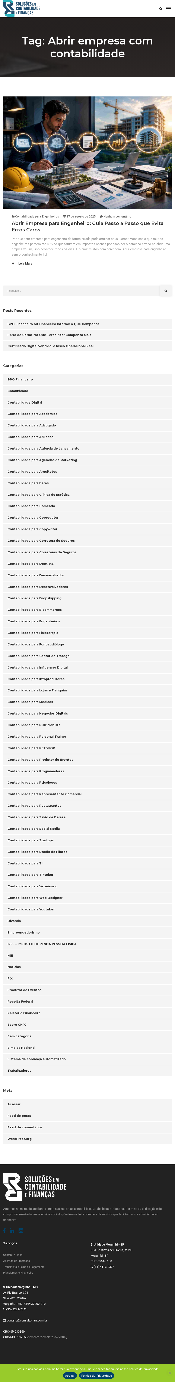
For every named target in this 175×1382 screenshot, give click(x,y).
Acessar (13, 1104)
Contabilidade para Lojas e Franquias (37, 690)
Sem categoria (19, 1036)
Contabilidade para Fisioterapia (32, 633)
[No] (170, 1373)
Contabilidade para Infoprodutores (35, 679)
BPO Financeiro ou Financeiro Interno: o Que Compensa (53, 324)
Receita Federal (20, 1001)
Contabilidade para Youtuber (31, 909)
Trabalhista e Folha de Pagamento (23, 1266)
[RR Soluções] (21, 8)
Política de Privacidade (96, 1375)
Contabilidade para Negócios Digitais (37, 713)
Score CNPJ (16, 1025)
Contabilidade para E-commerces (34, 610)
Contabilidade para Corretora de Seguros (41, 541)
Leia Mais (25, 263)
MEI (10, 955)
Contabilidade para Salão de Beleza (36, 817)
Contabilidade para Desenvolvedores (37, 587)
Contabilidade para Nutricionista (33, 725)
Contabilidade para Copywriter (32, 529)
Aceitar (70, 1375)
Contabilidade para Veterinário (32, 886)
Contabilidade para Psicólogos (32, 782)
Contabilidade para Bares (28, 483)
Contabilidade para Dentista (30, 564)
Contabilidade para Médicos (30, 702)
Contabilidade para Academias (32, 414)
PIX (10, 978)
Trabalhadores (19, 1071)
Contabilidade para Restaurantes (34, 806)
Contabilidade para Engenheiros (37, 216)
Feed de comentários (24, 1127)
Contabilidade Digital (24, 402)
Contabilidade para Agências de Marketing (42, 460)
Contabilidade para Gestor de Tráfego (38, 656)
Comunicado (17, 391)
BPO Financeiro (20, 379)
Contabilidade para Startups (30, 840)
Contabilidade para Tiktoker (30, 875)
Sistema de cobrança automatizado (36, 1059)
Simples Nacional (21, 1048)
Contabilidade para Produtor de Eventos (40, 760)
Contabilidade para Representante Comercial (44, 794)
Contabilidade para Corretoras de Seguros (41, 552)
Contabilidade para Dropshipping (34, 598)
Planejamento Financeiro (18, 1272)
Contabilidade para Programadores (35, 771)
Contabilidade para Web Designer (35, 898)
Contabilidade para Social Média (33, 829)
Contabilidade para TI (24, 863)
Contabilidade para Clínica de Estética (38, 495)
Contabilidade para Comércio (31, 506)
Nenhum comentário (117, 216)
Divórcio (14, 921)
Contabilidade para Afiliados (30, 437)
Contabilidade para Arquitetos (32, 471)
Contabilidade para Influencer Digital (37, 667)
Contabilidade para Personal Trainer (36, 736)
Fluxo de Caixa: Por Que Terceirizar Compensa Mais (49, 335)
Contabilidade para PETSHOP (31, 748)
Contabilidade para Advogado (31, 425)
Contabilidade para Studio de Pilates (37, 852)
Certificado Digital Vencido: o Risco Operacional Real (50, 346)
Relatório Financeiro (24, 1013)
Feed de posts (19, 1116)
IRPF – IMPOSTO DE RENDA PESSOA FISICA (42, 944)
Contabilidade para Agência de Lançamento (43, 448)
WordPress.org (19, 1139)
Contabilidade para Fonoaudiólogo (35, 644)
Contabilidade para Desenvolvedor (35, 575)
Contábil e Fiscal (13, 1254)
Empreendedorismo (23, 932)
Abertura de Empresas (16, 1260)
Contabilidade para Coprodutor (32, 517)
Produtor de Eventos (24, 990)
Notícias (14, 967)
